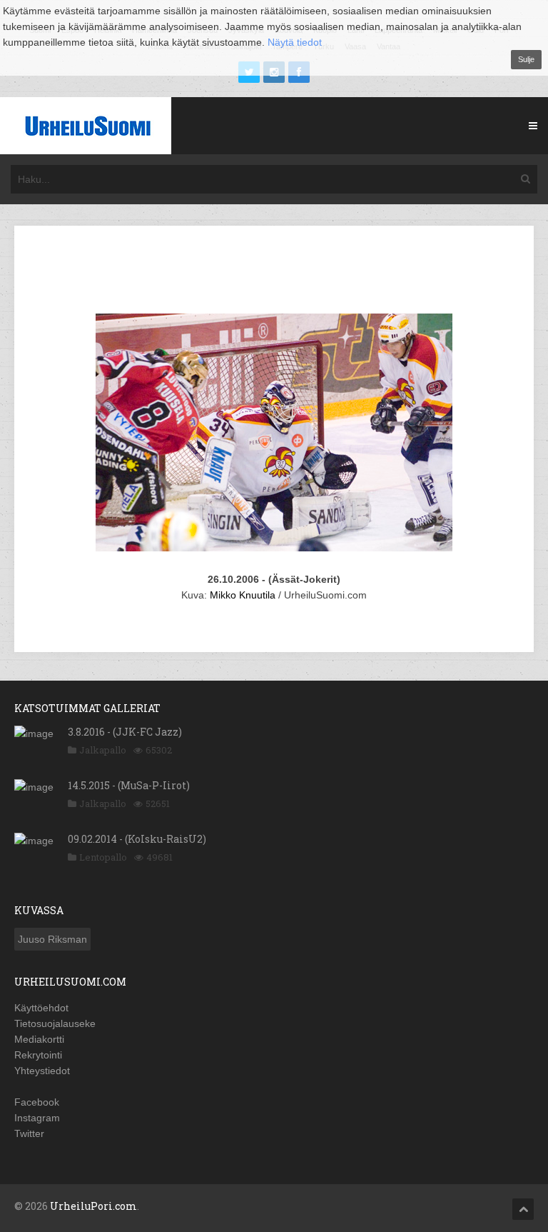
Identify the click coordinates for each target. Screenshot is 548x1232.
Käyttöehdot (41, 1007)
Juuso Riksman (52, 939)
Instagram (37, 1117)
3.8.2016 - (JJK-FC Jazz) (125, 731)
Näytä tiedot (295, 42)
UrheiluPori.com (93, 1206)
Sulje (526, 59)
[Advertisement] (288, 272)
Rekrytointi (38, 1055)
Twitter (29, 1133)
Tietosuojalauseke (55, 1023)
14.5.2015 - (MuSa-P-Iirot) (129, 785)
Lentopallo (103, 857)
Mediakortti (39, 1039)
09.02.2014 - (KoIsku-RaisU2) (137, 839)
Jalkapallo (102, 749)
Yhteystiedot (42, 1070)
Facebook (36, 1102)
